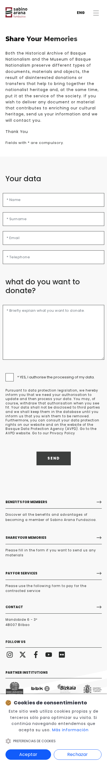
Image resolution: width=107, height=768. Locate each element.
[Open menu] (95, 13)
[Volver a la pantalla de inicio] (21, 12)
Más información (70, 730)
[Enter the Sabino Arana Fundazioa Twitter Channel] (22, 654)
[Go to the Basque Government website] (14, 689)
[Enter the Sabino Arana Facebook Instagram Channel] (36, 654)
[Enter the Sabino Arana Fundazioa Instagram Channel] (9, 654)
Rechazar (77, 754)
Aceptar (28, 754)
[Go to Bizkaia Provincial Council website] (66, 688)
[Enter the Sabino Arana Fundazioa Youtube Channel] (48, 654)
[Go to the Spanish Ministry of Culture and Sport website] (92, 688)
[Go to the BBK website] (40, 688)
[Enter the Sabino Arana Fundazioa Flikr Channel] (62, 654)
